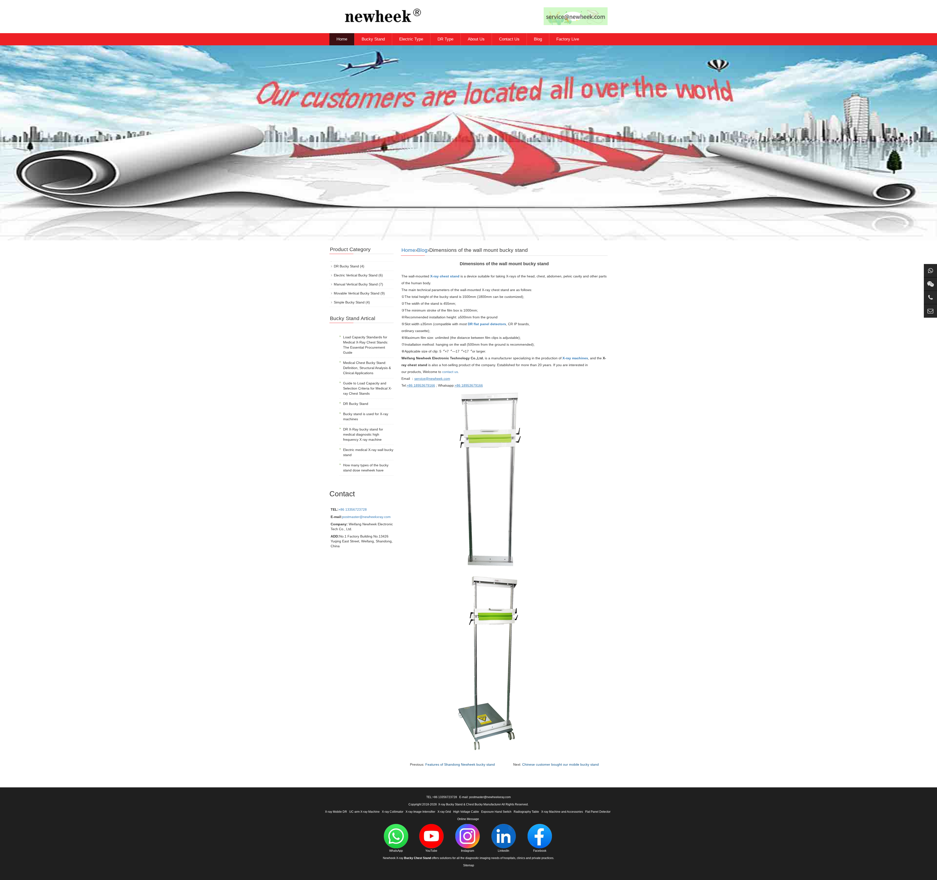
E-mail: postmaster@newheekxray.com (485, 797)
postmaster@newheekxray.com (366, 517)
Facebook (539, 850)
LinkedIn (503, 850)
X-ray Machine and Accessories (562, 811)
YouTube (431, 850)
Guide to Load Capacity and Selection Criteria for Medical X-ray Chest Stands (367, 388)
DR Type (445, 39)
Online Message (468, 819)
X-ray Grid (444, 811)
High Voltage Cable (466, 811)
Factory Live (567, 39)
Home (341, 39)
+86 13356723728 (352, 509)
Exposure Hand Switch (496, 811)
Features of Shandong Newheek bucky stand (460, 764)
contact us (450, 372)
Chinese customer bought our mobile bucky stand (560, 764)
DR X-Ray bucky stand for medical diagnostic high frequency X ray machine (363, 434)
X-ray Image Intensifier (420, 811)
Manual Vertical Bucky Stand (356, 284)
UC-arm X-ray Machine (364, 811)
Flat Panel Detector (598, 811)
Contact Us (509, 39)
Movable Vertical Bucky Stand (356, 293)
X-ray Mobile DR (336, 811)
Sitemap (468, 865)
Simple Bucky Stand (349, 302)
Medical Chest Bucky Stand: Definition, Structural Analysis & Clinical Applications (367, 368)
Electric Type (411, 39)
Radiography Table (526, 811)
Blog (538, 39)
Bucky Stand (373, 39)
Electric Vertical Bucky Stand (355, 275)
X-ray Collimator (392, 811)
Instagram (467, 850)
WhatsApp (396, 850)
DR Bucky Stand (346, 266)
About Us (476, 39)
